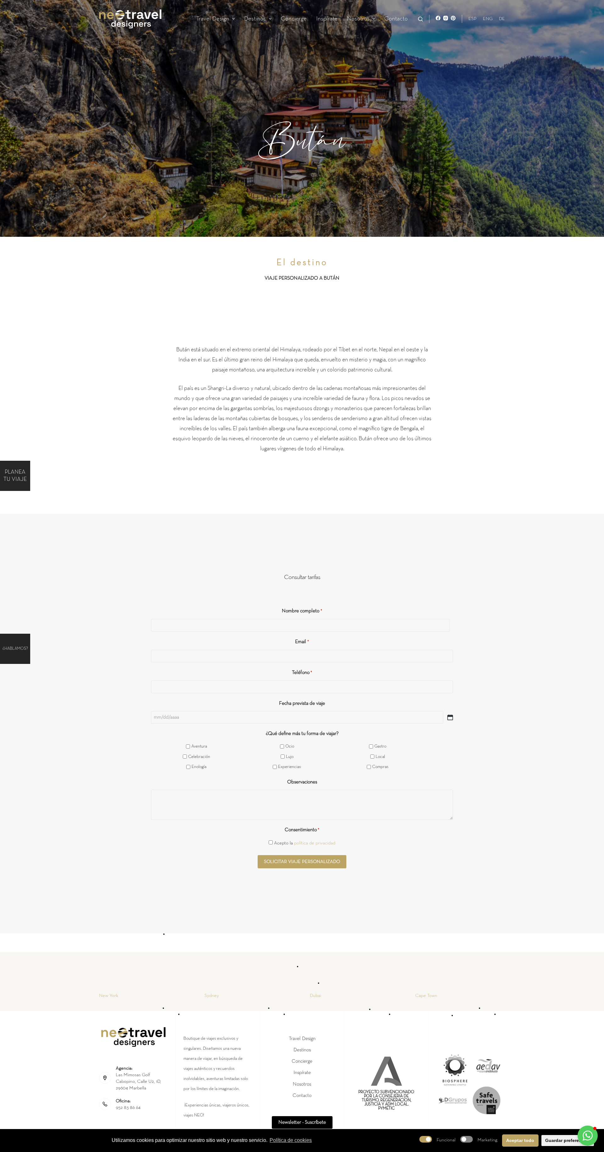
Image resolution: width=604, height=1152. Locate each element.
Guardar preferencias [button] (567, 1140)
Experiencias (289, 767)
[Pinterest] (453, 18)
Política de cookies (291, 1140)
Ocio (289, 746)
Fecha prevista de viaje (302, 703)
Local (380, 756)
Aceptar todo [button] (520, 1140)
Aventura (199, 746)
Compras (380, 767)
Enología (199, 767)
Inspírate (327, 19)
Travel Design (212, 19)
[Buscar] (420, 19)
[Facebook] (438, 18)
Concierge (294, 19)
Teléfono (302, 672)
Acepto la (304, 843)
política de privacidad (314, 843)
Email (302, 641)
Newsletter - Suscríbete (302, 1122)
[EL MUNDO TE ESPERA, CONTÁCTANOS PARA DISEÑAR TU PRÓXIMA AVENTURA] (30, 649)
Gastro (380, 746)
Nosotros (358, 19)
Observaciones (302, 782)
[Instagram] (445, 18)
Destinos (255, 19)
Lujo (290, 756)
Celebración (199, 756)
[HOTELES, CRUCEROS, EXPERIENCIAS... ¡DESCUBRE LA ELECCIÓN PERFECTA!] (30, 476)
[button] (233, 19)
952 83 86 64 (128, 1107)
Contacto (396, 19)
